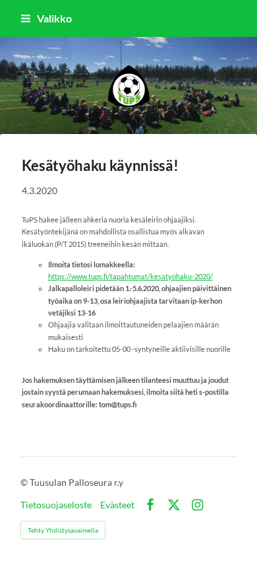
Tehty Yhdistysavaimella (63, 530)
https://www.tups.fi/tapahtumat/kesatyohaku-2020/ (130, 276)
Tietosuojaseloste (56, 505)
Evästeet (117, 505)
